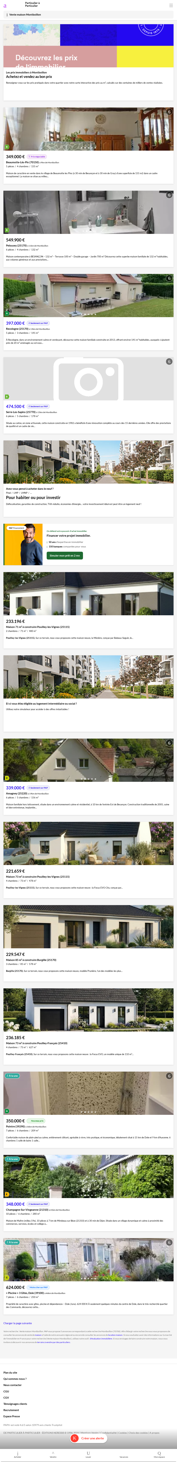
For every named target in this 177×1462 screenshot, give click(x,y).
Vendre (53, 1457)
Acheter (17, 1457)
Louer (88, 1457)
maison (38, 1335)
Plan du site (10, 1372)
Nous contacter (12, 1385)
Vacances (124, 1457)
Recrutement (11, 1410)
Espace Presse (11, 1416)
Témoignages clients (15, 1403)
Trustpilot (57, 1425)
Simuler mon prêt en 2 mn (65, 555)
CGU (6, 1391)
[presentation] (6, 129)
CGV (6, 1397)
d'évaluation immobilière (101, 1338)
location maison (115, 1335)
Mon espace (159, 1457)
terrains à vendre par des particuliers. (54, 1342)
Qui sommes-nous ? (14, 1378)
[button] (81, 146)
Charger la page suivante (17, 1323)
